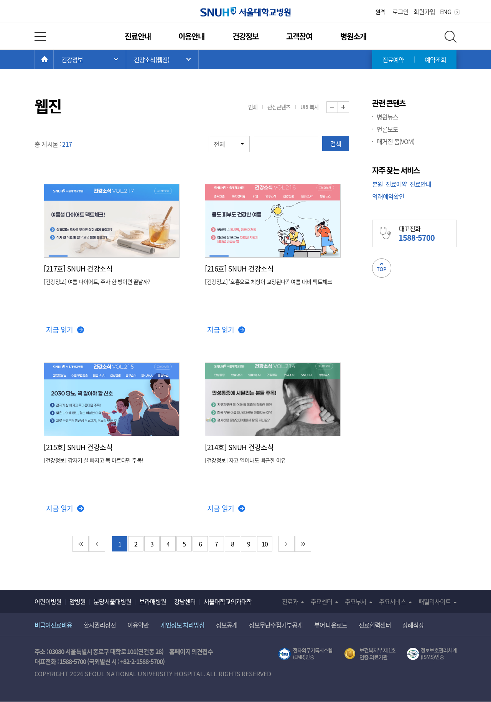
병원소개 (353, 36)
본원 (377, 184)
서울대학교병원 (246, 12)
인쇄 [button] (252, 107)
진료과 (290, 601)
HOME (53, 59)
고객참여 (299, 36)
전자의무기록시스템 (305, 654)
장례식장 (413, 624)
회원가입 (424, 11)
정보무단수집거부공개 (276, 624)
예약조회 (435, 59)
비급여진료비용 (53, 624)
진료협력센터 (375, 624)
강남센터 (185, 601)
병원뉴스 (387, 116)
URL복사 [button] (309, 107)
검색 (335, 143)
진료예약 (393, 59)
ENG (445, 11)
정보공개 (226, 624)
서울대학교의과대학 (228, 601)
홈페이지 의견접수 (191, 651)
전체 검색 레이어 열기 (450, 37)
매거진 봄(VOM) (395, 141)
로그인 (400, 11)
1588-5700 (72, 661)
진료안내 (138, 36)
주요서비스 (392, 601)
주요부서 (355, 601)
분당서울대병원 (112, 601)
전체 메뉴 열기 (40, 36)
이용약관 (138, 624)
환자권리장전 (100, 624)
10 (265, 543)
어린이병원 (48, 601)
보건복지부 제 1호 (369, 654)
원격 (380, 11)
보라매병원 (152, 601)
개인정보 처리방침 (182, 624)
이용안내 (191, 36)
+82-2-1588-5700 (141, 661)
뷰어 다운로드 (331, 624)
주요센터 (321, 601)
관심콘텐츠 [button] (278, 107)
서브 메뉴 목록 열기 (162, 59)
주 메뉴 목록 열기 (90, 59)
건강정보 (245, 36)
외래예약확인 (388, 196)
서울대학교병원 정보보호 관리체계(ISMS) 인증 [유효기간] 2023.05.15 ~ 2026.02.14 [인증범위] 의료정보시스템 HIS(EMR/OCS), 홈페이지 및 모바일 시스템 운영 (431, 654)
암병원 (77, 601)
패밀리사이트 (435, 601)
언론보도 (387, 129)
